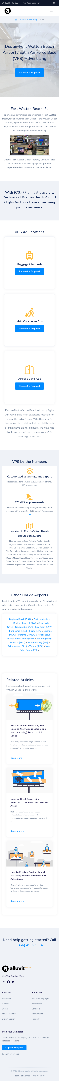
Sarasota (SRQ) (17, 642)
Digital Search (8, 1019)
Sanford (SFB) (44, 638)
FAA (29, 514)
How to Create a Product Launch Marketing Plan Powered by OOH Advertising (28, 876)
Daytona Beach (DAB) (20, 619)
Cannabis (36, 1008)
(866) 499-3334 (12, 3)
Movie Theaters (9, 1013)
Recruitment (37, 1013)
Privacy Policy (38, 1075)
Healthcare (37, 1003)
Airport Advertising (28, 19)
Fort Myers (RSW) (26, 623)
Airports (5, 1003)
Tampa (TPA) (36, 646)
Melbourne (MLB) (18, 631)
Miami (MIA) (35, 631)
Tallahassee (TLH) (17, 646)
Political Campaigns (40, 998)
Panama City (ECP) (27, 634)
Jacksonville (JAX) (24, 627)
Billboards (6, 998)
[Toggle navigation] (51, 11)
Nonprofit (36, 1019)
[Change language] (55, 3)
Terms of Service (22, 1075)
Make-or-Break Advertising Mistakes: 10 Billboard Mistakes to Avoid (29, 802)
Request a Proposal (29, 72)
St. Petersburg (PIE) (37, 642)
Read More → (17, 758)
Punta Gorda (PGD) (25, 638)
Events (5, 1008)
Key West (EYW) (44, 627)
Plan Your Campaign (31, 3)
